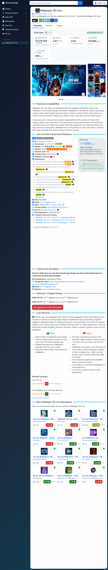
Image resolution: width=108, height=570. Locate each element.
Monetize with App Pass (92, 164)
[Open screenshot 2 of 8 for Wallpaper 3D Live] (97, 80)
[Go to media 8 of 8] (77, 99)
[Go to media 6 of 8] (72, 99)
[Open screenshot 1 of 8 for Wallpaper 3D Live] (59, 80)
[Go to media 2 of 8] (62, 99)
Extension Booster (12, 29)
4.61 (51, 146)
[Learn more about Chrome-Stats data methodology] (58, 210)
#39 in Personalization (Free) (89, 149)
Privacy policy (56, 205)
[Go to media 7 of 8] (75, 99)
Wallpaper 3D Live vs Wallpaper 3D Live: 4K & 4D (55, 220)
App (50, 14)
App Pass (8, 25)
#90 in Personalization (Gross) (90, 151)
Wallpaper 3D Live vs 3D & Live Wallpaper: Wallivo (55, 217)
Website (43, 205)
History (8, 39)
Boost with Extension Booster (92, 168)
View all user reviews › (41, 398)
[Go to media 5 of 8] (70, 99)
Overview (38, 25)
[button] (100, 3)
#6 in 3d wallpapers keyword (90, 154)
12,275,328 (49, 144)
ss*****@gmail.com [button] (48, 202)
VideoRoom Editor (41, 14)
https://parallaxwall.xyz (51, 289)
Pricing (7, 34)
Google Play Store (95, 32)
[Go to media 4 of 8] (67, 99)
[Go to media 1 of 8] (60, 99)
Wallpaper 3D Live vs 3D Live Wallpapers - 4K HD (55, 222)
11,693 (88, 143)
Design (40, 138)
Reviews (49, 25)
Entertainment (48, 138)
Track (49, 33)
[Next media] (102, 80)
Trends (59, 25)
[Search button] (80, 3)
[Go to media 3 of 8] (65, 99)
